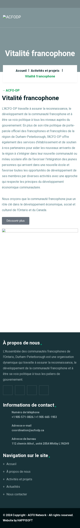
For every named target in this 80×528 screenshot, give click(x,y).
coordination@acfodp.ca (28, 430)
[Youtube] (44, 390)
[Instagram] (32, 390)
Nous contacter (16, 494)
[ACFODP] (12, 17)
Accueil (21, 71)
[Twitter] (20, 390)
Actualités (13, 487)
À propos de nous (18, 471)
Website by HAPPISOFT (18, 520)
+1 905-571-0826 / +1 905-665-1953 (34, 417)
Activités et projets (45, 71)
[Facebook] (8, 390)
